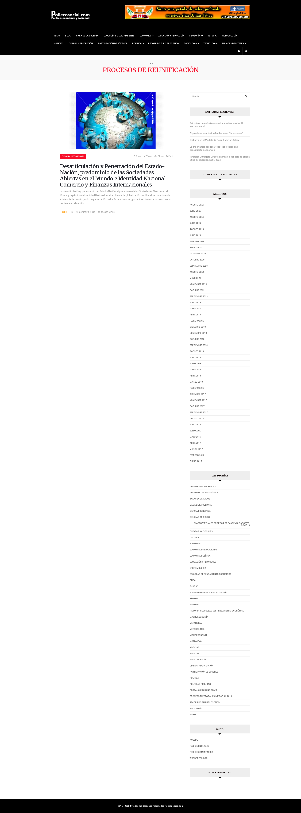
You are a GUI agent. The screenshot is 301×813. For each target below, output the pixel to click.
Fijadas (194, 586)
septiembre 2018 (199, 345)
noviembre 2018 (198, 333)
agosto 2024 (197, 217)
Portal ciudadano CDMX (203, 690)
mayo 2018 (195, 370)
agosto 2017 (197, 418)
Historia (212, 36)
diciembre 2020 (198, 254)
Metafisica (196, 623)
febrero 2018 (197, 388)
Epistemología (198, 568)
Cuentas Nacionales (201, 531)
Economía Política (200, 556)
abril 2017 (195, 443)
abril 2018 (195, 376)
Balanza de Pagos (200, 499)
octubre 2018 (197, 339)
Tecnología (210, 43)
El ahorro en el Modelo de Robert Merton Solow (214, 140)
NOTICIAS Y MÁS (198, 660)
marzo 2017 (196, 449)
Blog (68, 36)
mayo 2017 (195, 437)
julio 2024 (195, 223)
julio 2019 (195, 302)
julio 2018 (195, 357)
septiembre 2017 (199, 412)
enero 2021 (196, 248)
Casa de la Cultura (87, 36)
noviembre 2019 (198, 284)
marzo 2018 (196, 382)
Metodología (229, 36)
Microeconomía (198, 635)
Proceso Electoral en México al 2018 (211, 696)
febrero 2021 (197, 241)
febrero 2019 (197, 321)
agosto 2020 (197, 272)
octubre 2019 (197, 290)
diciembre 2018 (198, 327)
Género (194, 599)
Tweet (149, 156)
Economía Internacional (73, 156)
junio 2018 (195, 364)
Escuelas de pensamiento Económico (210, 574)
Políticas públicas (200, 684)
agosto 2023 (197, 229)
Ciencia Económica (200, 511)
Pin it (170, 156)
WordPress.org (198, 758)
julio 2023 (195, 235)
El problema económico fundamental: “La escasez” (216, 133)
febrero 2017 (197, 455)
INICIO (57, 36)
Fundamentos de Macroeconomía (208, 592)
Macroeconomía (199, 617)
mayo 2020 (195, 278)
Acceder (194, 740)
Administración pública (203, 487)
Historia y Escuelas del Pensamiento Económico (217, 611)
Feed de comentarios (201, 752)
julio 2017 (195, 425)
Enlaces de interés (233, 43)
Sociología (190, 43)
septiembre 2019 (199, 296)
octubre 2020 (197, 260)
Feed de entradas (199, 746)
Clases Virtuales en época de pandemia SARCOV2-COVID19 (222, 524)
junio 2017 (195, 431)
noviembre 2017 (198, 400)
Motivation (196, 641)
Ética (193, 580)
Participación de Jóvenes (112, 43)
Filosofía (194, 36)
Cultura (194, 537)
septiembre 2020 (199, 266)
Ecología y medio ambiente (119, 36)
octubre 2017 (197, 406)
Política (137, 43)
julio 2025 (195, 211)
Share (138, 156)
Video (193, 715)
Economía (195, 544)
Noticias (59, 43)
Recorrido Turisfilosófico (163, 43)
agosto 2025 (197, 205)
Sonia (64, 212)
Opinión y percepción (81, 43)
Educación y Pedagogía (170, 36)
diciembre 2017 (198, 394)
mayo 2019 (195, 309)
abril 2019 (195, 315)
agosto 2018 (197, 351)
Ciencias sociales (200, 517)
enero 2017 (196, 461)
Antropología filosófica (204, 493)
